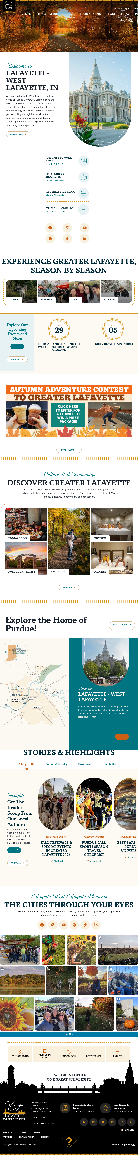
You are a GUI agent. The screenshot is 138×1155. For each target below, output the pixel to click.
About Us (7, 1132)
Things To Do (46, 14)
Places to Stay (117, 14)
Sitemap (45, 1137)
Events (25, 14)
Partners (7, 1137)
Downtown (116, 8)
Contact (23, 1132)
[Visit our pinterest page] (50, 238)
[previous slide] (13, 346)
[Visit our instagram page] (67, 228)
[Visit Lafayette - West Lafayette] (9, 7)
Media (37, 1132)
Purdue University (56, 764)
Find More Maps (122, 624)
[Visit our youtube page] (84, 228)
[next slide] (20, 346)
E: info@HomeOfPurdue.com (42, 1122)
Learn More (16, 134)
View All (16, 359)
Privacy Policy (26, 1137)
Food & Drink (90, 14)
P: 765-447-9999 (38, 1117)
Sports (128, 8)
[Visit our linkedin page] (84, 238)
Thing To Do (26, 764)
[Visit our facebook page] (50, 228)
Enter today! (68, 450)
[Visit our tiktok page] (67, 238)
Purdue (68, 14)
